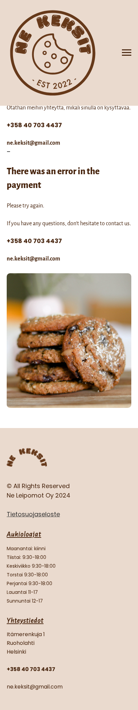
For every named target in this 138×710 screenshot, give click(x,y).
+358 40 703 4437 (34, 125)
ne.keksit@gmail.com (33, 143)
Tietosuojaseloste (33, 514)
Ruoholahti (20, 643)
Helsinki (16, 652)
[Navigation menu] (126, 52)
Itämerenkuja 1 (26, 634)
